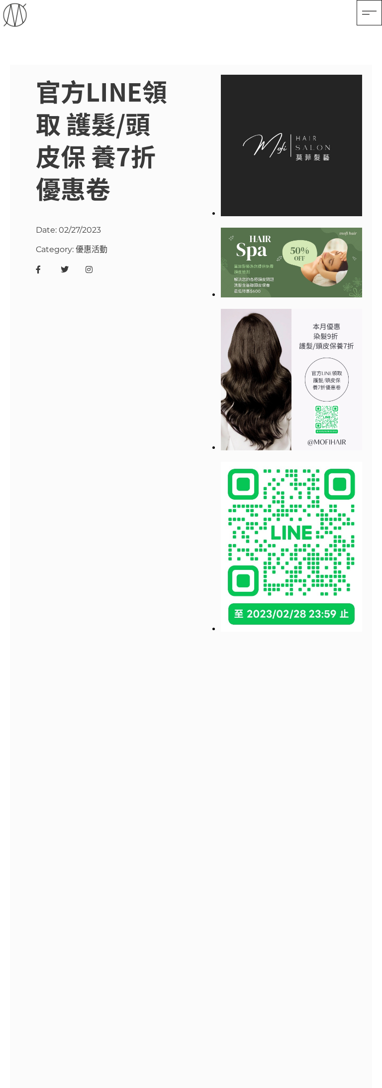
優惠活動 (91, 249)
